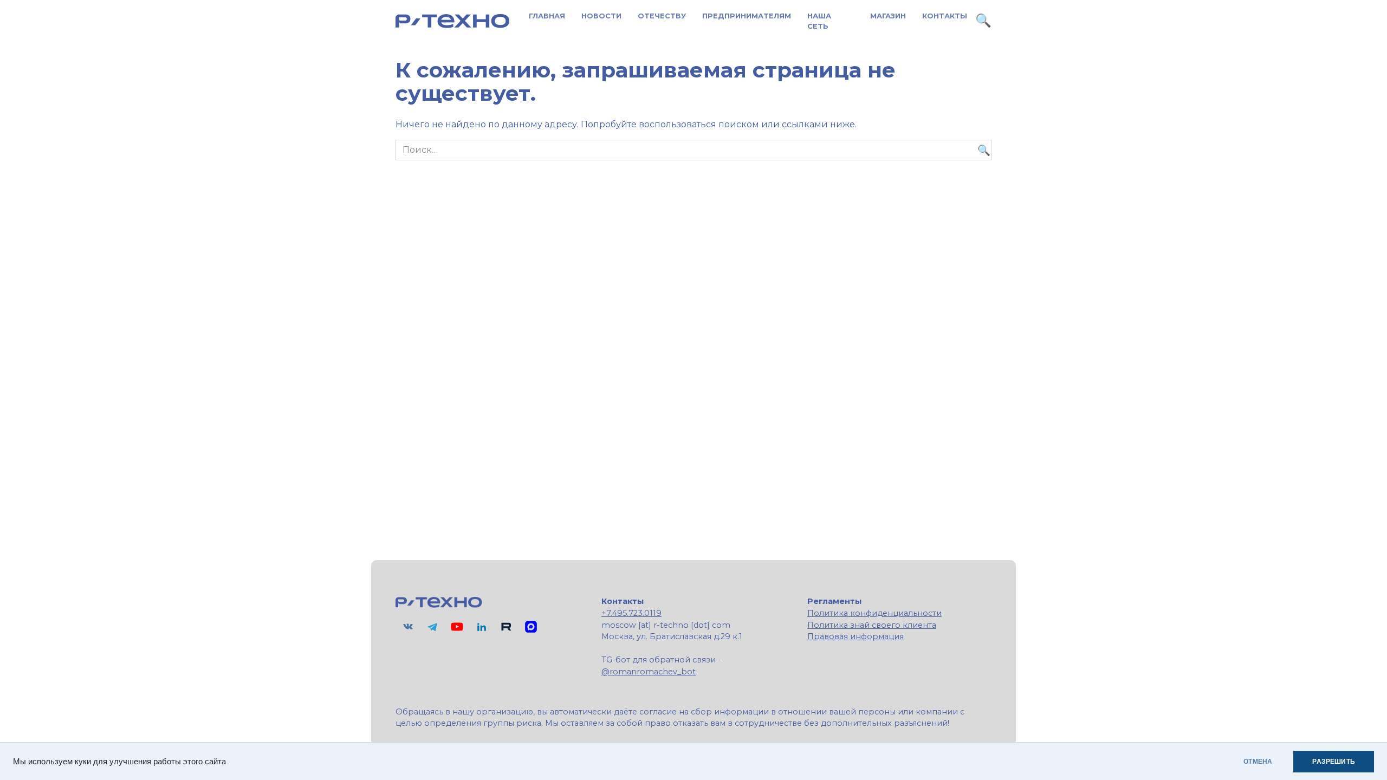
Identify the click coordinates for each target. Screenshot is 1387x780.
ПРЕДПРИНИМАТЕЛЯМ (746, 16)
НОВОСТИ (601, 16)
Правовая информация (855, 636)
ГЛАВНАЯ (547, 16)
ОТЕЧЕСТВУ (662, 16)
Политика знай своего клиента (871, 625)
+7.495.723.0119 (631, 613)
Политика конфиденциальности (874, 613)
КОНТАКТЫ (944, 16)
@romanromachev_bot (648, 672)
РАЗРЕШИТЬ (1333, 761)
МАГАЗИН (888, 16)
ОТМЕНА (1257, 761)
